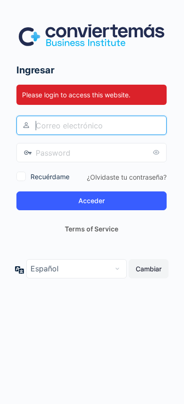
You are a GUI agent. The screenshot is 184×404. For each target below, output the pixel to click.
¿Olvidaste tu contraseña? (127, 177)
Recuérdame (50, 177)
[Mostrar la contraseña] (157, 152)
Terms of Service (91, 229)
